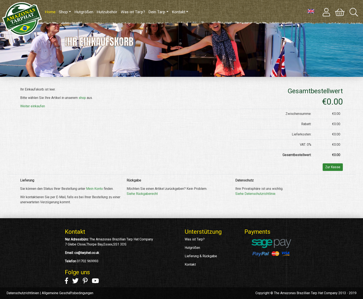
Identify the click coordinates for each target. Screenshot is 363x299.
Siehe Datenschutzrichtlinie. (255, 194)
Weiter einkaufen (32, 106)
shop (82, 98)
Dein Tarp (156, 11)
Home (51, 11)
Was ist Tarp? (133, 11)
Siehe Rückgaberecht (142, 194)
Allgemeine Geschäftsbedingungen (67, 293)
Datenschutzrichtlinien (23, 293)
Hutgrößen (83, 11)
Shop (63, 11)
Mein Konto (94, 189)
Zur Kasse (332, 167)
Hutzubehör (107, 11)
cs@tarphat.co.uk (86, 253)
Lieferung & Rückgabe (201, 256)
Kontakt (178, 11)
